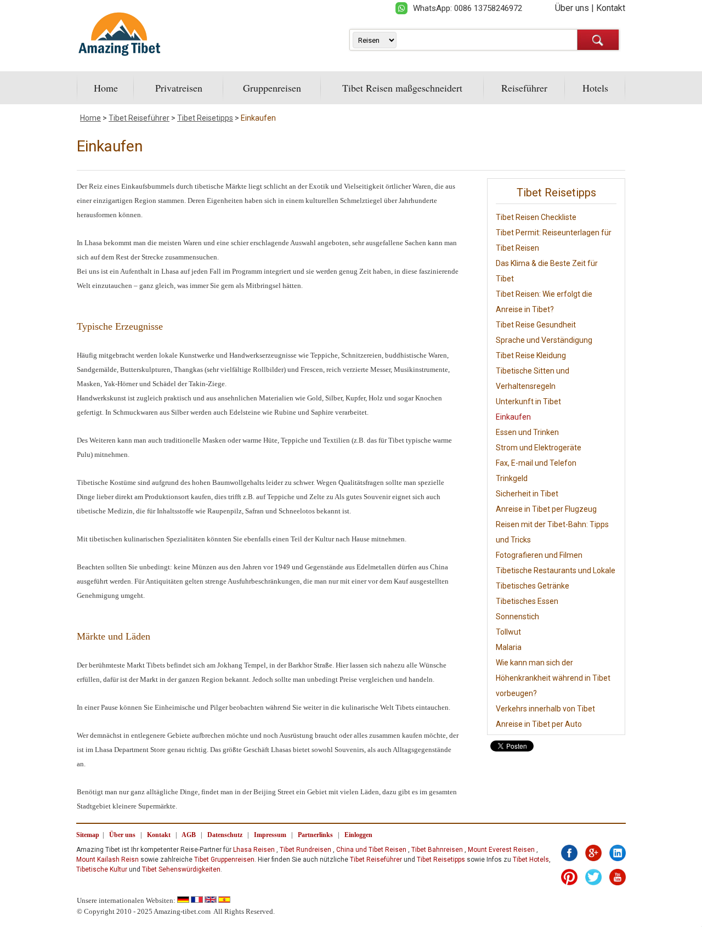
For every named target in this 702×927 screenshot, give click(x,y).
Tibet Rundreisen (305, 849)
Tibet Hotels (531, 859)
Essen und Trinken (527, 432)
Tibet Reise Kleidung (531, 355)
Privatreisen (178, 87)
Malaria (509, 647)
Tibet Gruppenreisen (224, 859)
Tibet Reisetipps (205, 118)
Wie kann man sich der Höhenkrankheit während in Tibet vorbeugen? (553, 678)
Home (106, 87)
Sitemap (87, 835)
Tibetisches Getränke (532, 585)
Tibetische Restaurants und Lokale (555, 570)
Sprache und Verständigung (544, 340)
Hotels (595, 87)
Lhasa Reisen (254, 849)
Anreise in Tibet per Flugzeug (546, 509)
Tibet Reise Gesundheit (536, 324)
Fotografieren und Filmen (539, 555)
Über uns (572, 8)
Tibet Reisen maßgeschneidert (402, 87)
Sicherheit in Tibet (527, 493)
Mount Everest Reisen (501, 849)
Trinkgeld (512, 478)
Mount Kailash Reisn (107, 859)
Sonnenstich (517, 616)
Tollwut (508, 632)
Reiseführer (524, 87)
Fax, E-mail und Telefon (536, 463)
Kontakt (610, 8)
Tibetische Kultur (101, 869)
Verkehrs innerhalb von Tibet (545, 708)
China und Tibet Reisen (371, 849)
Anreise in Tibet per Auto (539, 724)
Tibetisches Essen (527, 601)
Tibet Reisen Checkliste (536, 217)
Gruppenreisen (272, 87)
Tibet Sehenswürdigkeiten (181, 869)
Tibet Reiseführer (139, 118)
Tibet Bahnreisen (437, 849)
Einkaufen (258, 118)
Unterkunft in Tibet (528, 401)
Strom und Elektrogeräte (538, 447)
